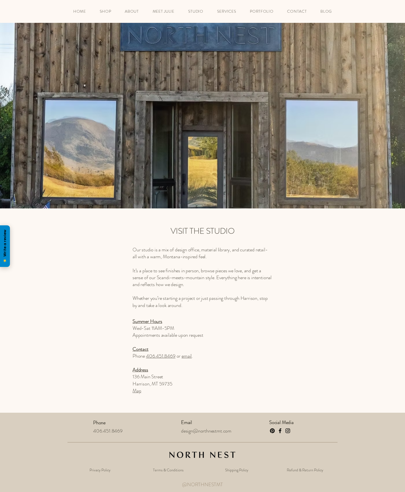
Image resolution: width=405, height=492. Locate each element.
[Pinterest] (272, 431)
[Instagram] (288, 431)
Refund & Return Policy (305, 470)
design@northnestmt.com (206, 430)
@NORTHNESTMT (202, 484)
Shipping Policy (236, 470)
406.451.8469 (160, 356)
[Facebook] (280, 431)
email (187, 356)
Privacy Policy (100, 470)
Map (137, 390)
